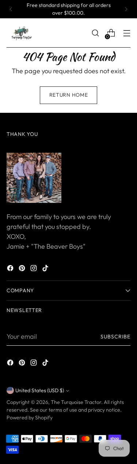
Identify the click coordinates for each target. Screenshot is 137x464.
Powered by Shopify (30, 417)
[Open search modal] (95, 33)
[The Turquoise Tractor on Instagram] (34, 269)
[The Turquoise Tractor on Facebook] (11, 269)
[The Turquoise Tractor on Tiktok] (46, 269)
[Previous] (11, 9)
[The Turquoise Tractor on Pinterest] (22, 269)
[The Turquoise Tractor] (21, 33)
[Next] (126, 9)
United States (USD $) (39, 390)
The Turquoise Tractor (76, 402)
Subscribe (115, 336)
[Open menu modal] (126, 33)
